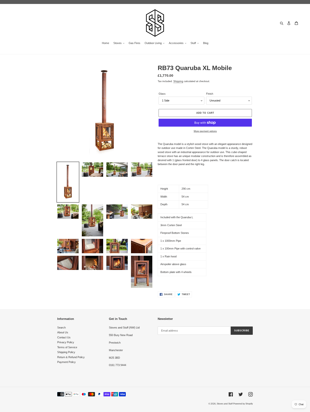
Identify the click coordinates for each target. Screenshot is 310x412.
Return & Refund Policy (71, 357)
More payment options (205, 131)
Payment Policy (66, 362)
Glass (162, 93)
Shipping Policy (66, 352)
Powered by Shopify (243, 403)
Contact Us (64, 337)
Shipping (178, 81)
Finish (209, 93)
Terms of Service (67, 347)
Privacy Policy (65, 342)
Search (61, 327)
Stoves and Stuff (224, 403)
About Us (62, 332)
